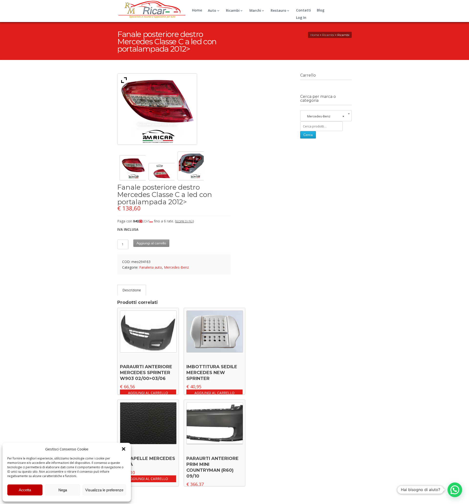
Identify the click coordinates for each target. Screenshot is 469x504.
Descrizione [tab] (131, 290)
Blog (320, 10)
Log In (301, 17)
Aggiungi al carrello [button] (148, 392)
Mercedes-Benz (176, 267)
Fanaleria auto (150, 267)
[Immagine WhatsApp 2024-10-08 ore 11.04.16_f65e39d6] (132, 168)
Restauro (278, 10)
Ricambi (233, 10)
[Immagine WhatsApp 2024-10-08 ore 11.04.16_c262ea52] (162, 172)
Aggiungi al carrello (151, 243)
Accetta (25, 490)
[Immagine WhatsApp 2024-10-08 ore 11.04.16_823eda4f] (191, 166)
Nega (62, 490)
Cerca (308, 135)
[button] (123, 449)
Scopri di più (184, 221)
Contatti (303, 10)
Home (197, 10)
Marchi (255, 10)
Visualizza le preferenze (104, 490)
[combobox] (326, 116)
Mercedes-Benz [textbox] (324, 116)
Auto (212, 10)
